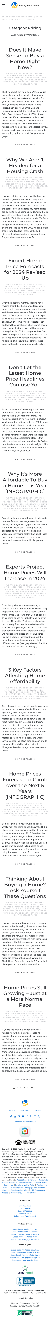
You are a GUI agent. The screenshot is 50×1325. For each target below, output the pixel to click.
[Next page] (36, 1087)
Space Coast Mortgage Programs (25, 1234)
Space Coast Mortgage (27, 82)
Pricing (18, 80)
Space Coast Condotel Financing (25, 1232)
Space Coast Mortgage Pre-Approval (25, 1257)
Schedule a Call (25, 1213)
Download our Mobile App (25, 1122)
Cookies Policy (41, 1182)
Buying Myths (21, 502)
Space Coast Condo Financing (29, 291)
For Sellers (37, 1016)
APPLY (12, 1111)
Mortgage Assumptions (35, 1188)
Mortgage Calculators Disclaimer (15, 1190)
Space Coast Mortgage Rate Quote (25, 1255)
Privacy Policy (16, 1193)
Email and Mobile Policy (25, 1185)
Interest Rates (13, 184)
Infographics (32, 504)
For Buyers (17, 504)
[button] (3, 5)
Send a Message (25, 1211)
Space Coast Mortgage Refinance (25, 1239)
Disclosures (8, 1185)
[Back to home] (25, 5)
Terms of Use (30, 1193)
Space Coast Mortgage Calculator (25, 1250)
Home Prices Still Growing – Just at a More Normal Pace (25, 996)
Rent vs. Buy (18, 812)
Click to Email (25, 1208)
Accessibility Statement (26, 1180)
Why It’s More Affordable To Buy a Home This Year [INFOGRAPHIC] (25, 482)
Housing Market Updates (30, 182)
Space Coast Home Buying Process (25, 1252)
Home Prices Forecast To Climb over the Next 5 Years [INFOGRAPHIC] (25, 785)
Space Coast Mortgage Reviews (25, 1260)
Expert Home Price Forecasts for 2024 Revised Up (25, 269)
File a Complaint (16, 1188)
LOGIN (38, 1111)
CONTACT (25, 1111)
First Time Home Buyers (28, 78)
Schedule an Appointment (25, 1216)
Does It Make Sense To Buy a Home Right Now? (25, 58)
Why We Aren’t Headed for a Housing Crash (25, 165)
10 (32, 1087)
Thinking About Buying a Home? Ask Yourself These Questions (25, 887)
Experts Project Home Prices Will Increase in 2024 (25, 572)
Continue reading (25, 145)
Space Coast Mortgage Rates (30, 83)
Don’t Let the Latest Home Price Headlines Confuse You (25, 376)
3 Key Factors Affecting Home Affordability (25, 675)
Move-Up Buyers (13, 694)
